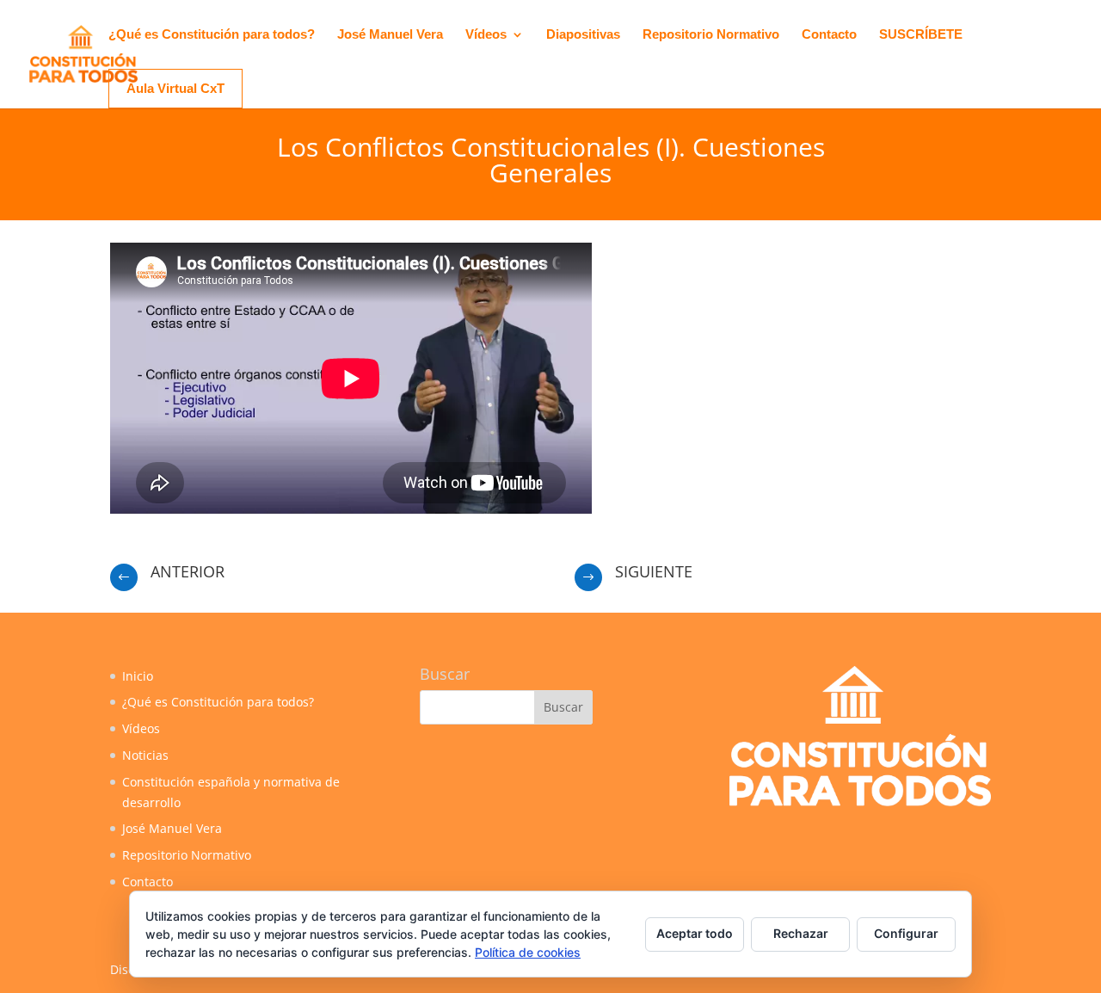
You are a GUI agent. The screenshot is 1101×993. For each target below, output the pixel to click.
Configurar (906, 933)
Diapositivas (583, 34)
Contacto (829, 34)
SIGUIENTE (653, 571)
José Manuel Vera (390, 34)
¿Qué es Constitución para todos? (211, 34)
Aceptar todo (694, 933)
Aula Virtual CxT (175, 88)
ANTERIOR (188, 571)
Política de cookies (528, 952)
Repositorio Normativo (711, 34)
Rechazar (800, 933)
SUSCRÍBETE (921, 34)
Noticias (145, 755)
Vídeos (486, 34)
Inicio (137, 676)
